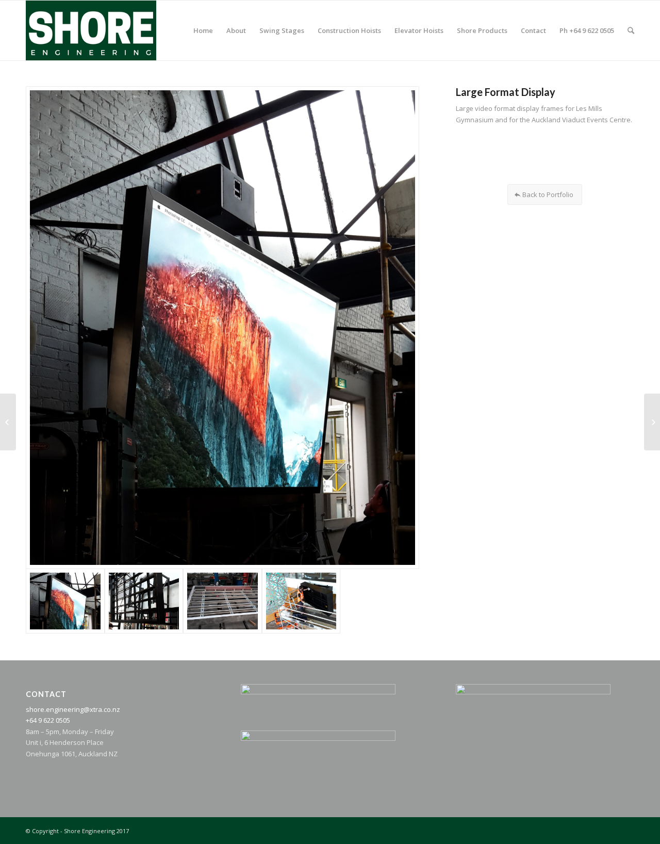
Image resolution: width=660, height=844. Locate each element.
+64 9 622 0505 (48, 720)
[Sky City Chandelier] (8, 422)
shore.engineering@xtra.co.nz (73, 709)
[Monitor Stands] (652, 422)
